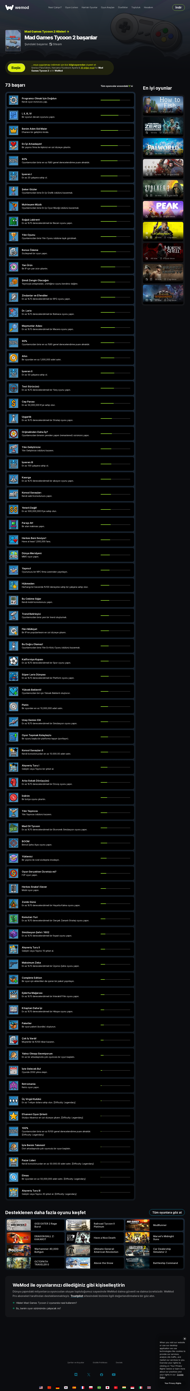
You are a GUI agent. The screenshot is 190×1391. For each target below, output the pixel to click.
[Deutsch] (57, 1387)
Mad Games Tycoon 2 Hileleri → (46, 31)
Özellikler (123, 7)
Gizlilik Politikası (100, 1362)
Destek (119, 1362)
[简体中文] (49, 1387)
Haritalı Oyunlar (89, 7)
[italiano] (140, 1387)
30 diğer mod (87, 67)
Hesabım (148, 7)
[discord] (76, 1375)
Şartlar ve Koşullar (76, 1362)
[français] (82, 1387)
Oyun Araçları (107, 7)
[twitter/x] (88, 1375)
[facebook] (101, 1375)
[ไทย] (149, 1387)
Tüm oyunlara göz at (167, 1212)
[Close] (184, 1338)
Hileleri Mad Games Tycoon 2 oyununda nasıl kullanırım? (46, 1302)
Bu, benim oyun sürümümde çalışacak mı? (38, 1308)
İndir (178, 7)
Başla (15, 68)
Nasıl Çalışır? (55, 7)
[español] (74, 1387)
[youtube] (113, 1374)
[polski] (91, 1387)
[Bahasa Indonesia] (132, 1387)
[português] (99, 1387)
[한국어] (66, 1387)
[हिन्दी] (124, 1387)
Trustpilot (77, 1296)
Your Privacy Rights (173, 1383)
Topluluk (135, 7)
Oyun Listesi (71, 7)
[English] (41, 1387)
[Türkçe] (116, 1387)
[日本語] (107, 1387)
